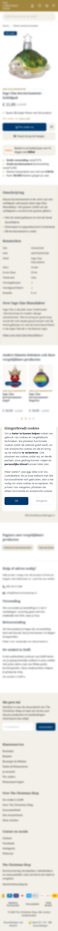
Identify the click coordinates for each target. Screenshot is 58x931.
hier (29, 472)
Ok (16, 501)
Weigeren (41, 501)
